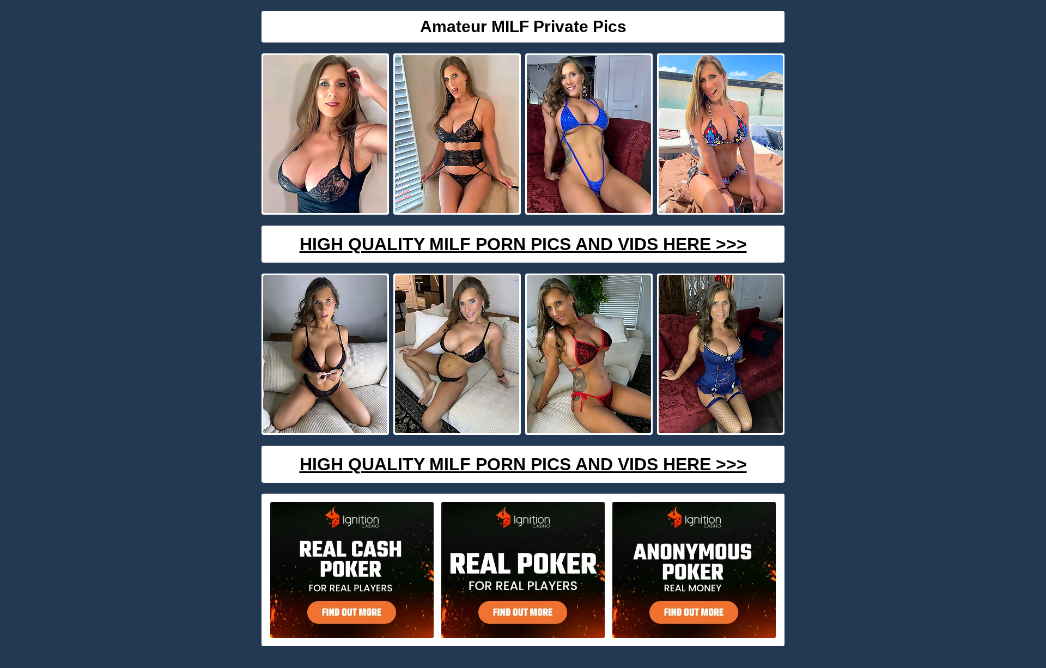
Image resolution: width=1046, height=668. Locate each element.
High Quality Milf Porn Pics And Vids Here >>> (523, 244)
